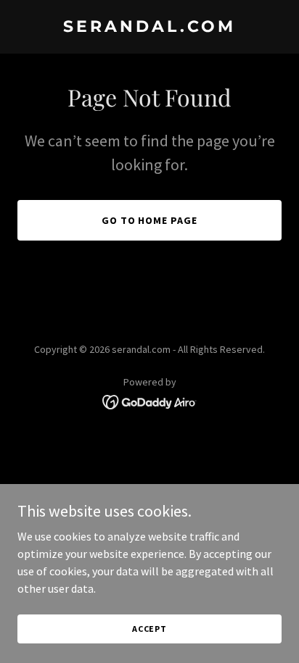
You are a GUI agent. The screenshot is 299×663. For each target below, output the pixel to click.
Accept (149, 628)
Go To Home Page (150, 220)
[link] (149, 27)
